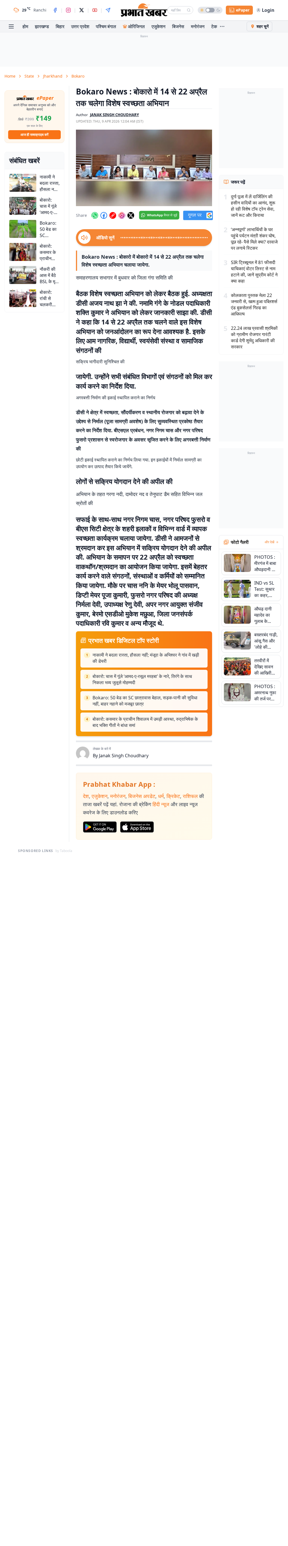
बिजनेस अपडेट (141, 796)
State (29, 76)
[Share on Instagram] (121, 215)
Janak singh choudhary (114, 114)
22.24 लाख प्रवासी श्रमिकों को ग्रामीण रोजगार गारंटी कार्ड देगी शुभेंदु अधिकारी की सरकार (254, 337)
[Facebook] (55, 10)
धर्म (161, 796)
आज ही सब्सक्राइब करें (34, 134)
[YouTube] (95, 10)
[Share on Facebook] (103, 215)
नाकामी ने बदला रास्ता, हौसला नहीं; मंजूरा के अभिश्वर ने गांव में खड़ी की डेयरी (146, 658)
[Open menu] (11, 26)
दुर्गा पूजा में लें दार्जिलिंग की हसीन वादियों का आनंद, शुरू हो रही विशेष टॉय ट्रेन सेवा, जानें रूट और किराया (253, 205)
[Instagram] (68, 10)
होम (25, 26)
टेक (214, 26)
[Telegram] (108, 10)
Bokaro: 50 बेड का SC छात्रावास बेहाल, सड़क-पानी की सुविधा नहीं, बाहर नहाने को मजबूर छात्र (145, 701)
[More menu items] (222, 26)
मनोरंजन (197, 26)
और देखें (269, 542)
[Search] (189, 10)
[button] (144, 168)
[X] (81, 10)
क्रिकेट (173, 796)
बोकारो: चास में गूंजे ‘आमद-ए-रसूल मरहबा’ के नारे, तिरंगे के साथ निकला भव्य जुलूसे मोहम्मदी (142, 679)
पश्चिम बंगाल (106, 26)
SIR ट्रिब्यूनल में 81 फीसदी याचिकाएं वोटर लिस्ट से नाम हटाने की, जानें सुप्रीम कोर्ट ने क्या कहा (254, 271)
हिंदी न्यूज (160, 804)
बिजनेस (178, 26)
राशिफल (190, 796)
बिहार (60, 26)
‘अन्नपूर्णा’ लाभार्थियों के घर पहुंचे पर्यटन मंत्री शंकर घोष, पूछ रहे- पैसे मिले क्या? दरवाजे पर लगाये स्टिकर (254, 238)
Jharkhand (52, 76)
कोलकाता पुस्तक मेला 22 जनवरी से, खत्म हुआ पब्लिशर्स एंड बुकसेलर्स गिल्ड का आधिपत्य (254, 304)
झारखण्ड (42, 26)
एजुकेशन (158, 26)
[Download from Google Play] (100, 827)
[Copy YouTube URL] (112, 215)
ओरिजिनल (136, 26)
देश (86, 796)
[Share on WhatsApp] (94, 215)
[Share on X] (130, 215)
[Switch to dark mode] (210, 10)
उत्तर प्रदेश (80, 26)
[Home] (144, 10)
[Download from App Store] (137, 827)
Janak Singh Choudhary (123, 755)
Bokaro (77, 76)
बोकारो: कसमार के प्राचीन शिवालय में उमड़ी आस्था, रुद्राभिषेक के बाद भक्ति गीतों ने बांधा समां (145, 722)
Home (9, 76)
